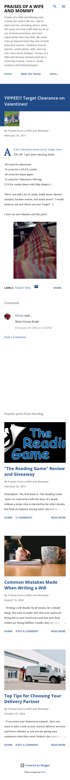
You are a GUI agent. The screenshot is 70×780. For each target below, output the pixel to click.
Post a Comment (15, 337)
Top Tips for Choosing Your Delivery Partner (32, 698)
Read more (58, 517)
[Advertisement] (35, 375)
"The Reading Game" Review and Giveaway (34, 471)
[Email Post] (36, 287)
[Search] (55, 6)
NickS (43, 772)
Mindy (19, 315)
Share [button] (57, 287)
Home (8, 74)
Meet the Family (31, 74)
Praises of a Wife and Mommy (24, 8)
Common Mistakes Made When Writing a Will (30, 585)
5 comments (24, 517)
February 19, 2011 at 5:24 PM (33, 328)
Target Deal (23, 287)
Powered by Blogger (37, 765)
